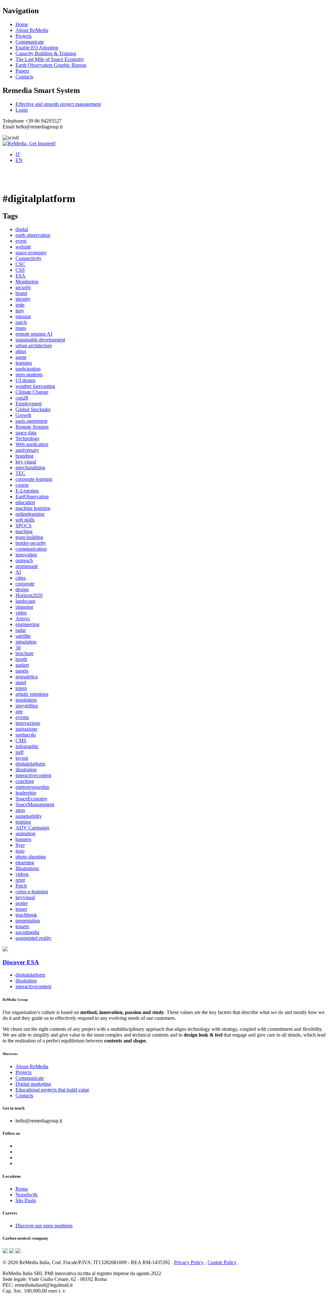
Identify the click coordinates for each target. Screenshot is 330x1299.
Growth (23, 415)
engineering (27, 624)
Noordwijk (26, 1194)
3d (18, 647)
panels (21, 671)
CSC (20, 264)
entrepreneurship (32, 787)
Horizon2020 (29, 595)
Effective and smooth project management (58, 104)
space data (25, 432)
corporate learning (33, 479)
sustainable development (40, 339)
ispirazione (26, 729)
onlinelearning (29, 514)
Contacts (24, 76)
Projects (23, 36)
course (22, 485)
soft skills (24, 520)
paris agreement (31, 421)
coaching (24, 781)
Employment (28, 403)
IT (17, 154)
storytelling (26, 705)
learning (23, 363)
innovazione (27, 723)
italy (19, 310)
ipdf (19, 752)
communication (31, 549)
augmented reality (33, 938)
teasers (22, 926)
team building (29, 537)
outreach (24, 560)
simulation (25, 641)
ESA (20, 276)
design (22, 589)
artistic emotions (31, 694)
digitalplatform (30, 763)
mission (23, 316)
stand (20, 682)
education (25, 502)
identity (23, 299)
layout (21, 758)
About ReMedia (31, 30)
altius (20, 351)
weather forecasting (35, 386)
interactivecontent (33, 775)
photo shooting (30, 856)
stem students (29, 374)
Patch (21, 885)
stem (20, 810)
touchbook (26, 915)
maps (20, 328)
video (21, 612)
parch (21, 322)
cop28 (21, 398)
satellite (23, 636)
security (23, 287)
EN (19, 160)
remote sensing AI (33, 334)
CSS (20, 270)
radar (20, 630)
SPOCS (23, 525)
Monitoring (26, 281)
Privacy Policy (189, 1262)
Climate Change (31, 392)
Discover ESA (21, 962)
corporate (24, 583)
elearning (24, 862)
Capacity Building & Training (45, 53)
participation (28, 368)
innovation (26, 554)
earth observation (32, 235)
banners (23, 839)
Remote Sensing (32, 427)
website (23, 246)
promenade (26, 566)
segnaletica (26, 676)
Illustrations (27, 868)
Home (21, 24)
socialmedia (27, 932)
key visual (25, 461)
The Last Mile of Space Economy (49, 59)
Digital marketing (33, 1084)
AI (18, 572)
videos (22, 874)
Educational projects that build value (52, 1089)
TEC (20, 473)
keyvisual (25, 897)
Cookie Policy (222, 1262)
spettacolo (25, 734)
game (20, 357)
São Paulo (25, 1200)
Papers (22, 71)
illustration (26, 769)
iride (19, 305)
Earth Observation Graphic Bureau (50, 65)
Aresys (22, 618)
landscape (25, 601)
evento (22, 717)
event (20, 241)
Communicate (29, 42)
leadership (25, 793)
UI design (25, 380)
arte (19, 711)
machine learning (32, 508)
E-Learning (27, 490)
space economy (31, 252)
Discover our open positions (44, 1225)
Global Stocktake (33, 409)
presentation (27, 920)
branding (24, 456)
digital (21, 229)
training (23, 822)
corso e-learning (31, 891)
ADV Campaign (32, 827)
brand (21, 293)
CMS (20, 740)
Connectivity (28, 258)
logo (19, 851)
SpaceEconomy (31, 798)
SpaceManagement (34, 804)
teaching (24, 531)
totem (21, 688)
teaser (21, 909)
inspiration (26, 700)
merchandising (30, 467)
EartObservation (32, 496)
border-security (30, 543)
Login (21, 110)
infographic (27, 746)
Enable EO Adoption (36, 47)
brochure (24, 653)
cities (20, 578)
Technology (27, 438)
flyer (20, 845)
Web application (31, 444)
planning (24, 607)
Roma (21, 1189)
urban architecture (33, 345)
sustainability (28, 816)
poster (21, 903)
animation (25, 833)
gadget (22, 665)
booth (21, 659)
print (20, 880)
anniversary (27, 450)
